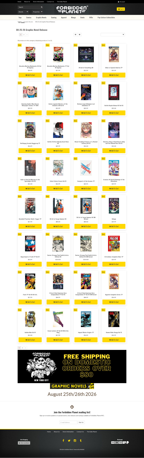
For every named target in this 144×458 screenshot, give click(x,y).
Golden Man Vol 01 (30, 332)
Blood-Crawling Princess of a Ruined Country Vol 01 (86, 142)
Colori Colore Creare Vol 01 (58, 181)
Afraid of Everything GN (86, 68)
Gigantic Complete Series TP (114, 295)
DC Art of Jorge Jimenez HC (58, 219)
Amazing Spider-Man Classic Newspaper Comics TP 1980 (30, 104)
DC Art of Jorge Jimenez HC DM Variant (86, 218)
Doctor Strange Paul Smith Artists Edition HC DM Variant (86, 256)
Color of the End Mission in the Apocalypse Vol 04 (30, 180)
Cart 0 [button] (122, 9)
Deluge (114, 219)
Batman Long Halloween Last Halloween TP (86, 104)
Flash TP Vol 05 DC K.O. (30, 295)
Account (122, 2)
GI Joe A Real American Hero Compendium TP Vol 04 (58, 293)
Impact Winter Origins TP (86, 332)
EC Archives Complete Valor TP (114, 257)
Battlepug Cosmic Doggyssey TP (30, 143)
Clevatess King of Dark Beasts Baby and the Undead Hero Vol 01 (114, 142)
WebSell (82, 449)
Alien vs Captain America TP (113, 68)
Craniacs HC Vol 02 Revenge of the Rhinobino (114, 180)
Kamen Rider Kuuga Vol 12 (114, 332)
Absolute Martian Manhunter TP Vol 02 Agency (58, 67)
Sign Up (81, 422)
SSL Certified (24, 443)
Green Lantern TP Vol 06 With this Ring (58, 331)
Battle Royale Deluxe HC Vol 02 (114, 105)
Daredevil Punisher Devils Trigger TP (30, 219)
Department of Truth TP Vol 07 (30, 257)
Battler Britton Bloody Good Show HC (58, 142)
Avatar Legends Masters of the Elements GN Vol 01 (58, 104)
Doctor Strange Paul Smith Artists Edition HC (58, 256)
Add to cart (31, 75)
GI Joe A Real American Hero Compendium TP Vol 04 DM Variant (86, 293)
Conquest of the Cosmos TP (86, 181)
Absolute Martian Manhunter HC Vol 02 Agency (30, 67)
